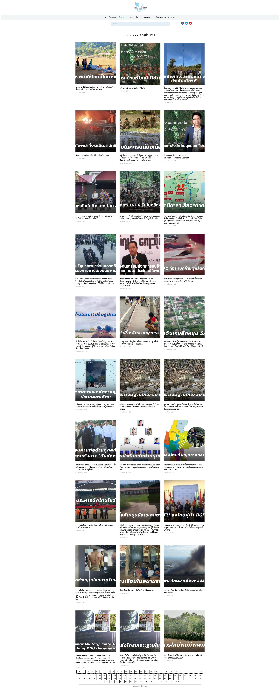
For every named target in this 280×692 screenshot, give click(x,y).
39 (145, 675)
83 (136, 681)
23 (192, 671)
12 (136, 671)
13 (141, 671)
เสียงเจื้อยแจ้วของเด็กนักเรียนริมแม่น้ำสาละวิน (137, 590)
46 (180, 675)
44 (170, 675)
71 (180, 678)
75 (200, 678)
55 (100, 678)
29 (95, 675)
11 (131, 671)
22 (187, 671)
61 (130, 678)
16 (156, 671)
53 (90, 678)
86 (151, 681)
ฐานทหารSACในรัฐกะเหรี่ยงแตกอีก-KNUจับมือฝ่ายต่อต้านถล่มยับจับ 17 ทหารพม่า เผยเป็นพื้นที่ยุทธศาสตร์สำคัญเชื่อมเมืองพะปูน (183, 406)
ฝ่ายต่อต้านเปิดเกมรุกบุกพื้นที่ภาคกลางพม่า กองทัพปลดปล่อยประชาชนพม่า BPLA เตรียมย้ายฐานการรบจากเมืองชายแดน (183, 467)
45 (175, 675)
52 (85, 678)
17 (161, 671)
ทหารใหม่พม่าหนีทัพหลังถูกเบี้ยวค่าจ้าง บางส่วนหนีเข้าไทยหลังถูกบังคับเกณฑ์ (183, 656)
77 (106, 681)
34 (120, 675)
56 (105, 678)
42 (160, 675)
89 (166, 681)
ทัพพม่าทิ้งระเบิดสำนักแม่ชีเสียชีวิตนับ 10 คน (92, 155)
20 (176, 671)
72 (185, 678)
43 (165, 675)
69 (170, 678)
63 (140, 678)
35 (125, 675)
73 (190, 678)
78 (111, 681)
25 (202, 671)
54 (95, 678)
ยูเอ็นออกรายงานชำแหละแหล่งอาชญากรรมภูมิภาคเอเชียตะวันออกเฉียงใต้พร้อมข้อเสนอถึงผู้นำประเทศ (94, 405)
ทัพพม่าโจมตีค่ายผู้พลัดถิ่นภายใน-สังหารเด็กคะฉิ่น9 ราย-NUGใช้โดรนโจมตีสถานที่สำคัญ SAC (183, 280)
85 (146, 681)
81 (126, 681)
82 (131, 681)
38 (140, 675)
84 (141, 681)
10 (126, 671)
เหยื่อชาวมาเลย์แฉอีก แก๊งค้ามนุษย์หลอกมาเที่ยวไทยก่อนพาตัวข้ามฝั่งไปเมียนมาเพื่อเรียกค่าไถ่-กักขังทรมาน (139, 406)
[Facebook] (182, 23)
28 (90, 675)
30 (100, 675)
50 (200, 675)
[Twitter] (186, 23)
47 (185, 675)
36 (130, 675)
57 (110, 678)
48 (190, 675)
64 (145, 678)
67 (160, 678)
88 (161, 681)
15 (151, 671)
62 (135, 678)
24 (197, 671)
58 (115, 678)
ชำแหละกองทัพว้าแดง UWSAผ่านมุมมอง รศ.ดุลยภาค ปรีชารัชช (176, 156)
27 (85, 675)
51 (80, 678)
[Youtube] (190, 23)
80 (121, 681)
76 (101, 681)
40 (150, 675)
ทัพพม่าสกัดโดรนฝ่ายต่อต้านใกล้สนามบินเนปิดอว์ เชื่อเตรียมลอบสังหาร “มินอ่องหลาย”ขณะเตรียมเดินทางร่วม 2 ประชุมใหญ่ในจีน (95, 467)
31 (105, 675)
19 (171, 671)
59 (120, 678)
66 (155, 678)
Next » (178, 682)
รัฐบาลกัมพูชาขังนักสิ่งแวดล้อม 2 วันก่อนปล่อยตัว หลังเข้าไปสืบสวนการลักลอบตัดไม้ (95, 217)
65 (150, 678)
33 (115, 675)
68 (165, 678)
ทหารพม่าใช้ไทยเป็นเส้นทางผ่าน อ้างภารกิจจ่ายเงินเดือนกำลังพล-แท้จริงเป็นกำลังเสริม (95, 88)
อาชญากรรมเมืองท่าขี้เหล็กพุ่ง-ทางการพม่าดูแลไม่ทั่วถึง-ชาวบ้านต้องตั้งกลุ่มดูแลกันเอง (139, 342)
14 (146, 671)
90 (172, 681)
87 (156, 681)
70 (175, 678)
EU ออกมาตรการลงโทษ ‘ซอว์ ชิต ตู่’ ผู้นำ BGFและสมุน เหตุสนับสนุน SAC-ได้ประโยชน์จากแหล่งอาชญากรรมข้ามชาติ (184, 527)
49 (195, 675)
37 (135, 675)
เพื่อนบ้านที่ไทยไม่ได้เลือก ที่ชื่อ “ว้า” (133, 88)
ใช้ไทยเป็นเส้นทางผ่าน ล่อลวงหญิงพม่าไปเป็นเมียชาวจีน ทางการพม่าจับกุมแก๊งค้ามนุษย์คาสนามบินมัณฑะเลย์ (140, 467)
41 (155, 675)
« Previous (81, 672)
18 (166, 671)
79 (116, 681)
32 (110, 675)
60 (125, 678)
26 (80, 675)
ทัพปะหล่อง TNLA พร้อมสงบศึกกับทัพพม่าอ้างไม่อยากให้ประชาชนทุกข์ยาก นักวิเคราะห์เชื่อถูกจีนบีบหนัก (140, 217)
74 (195, 678)
